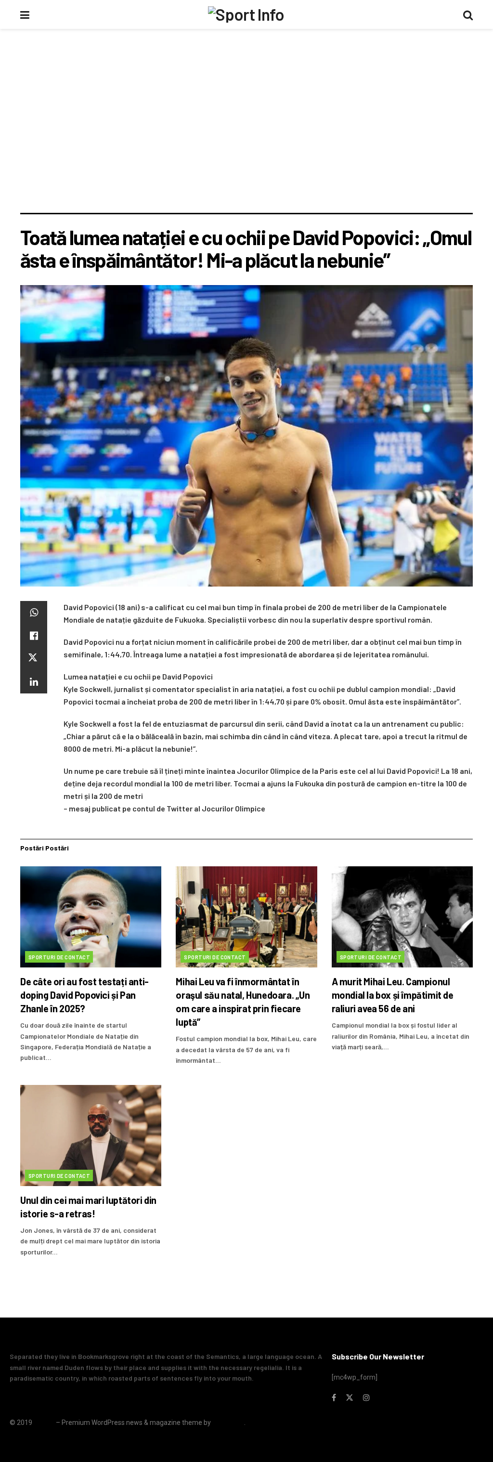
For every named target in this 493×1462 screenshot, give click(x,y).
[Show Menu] (24, 14)
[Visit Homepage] (246, 14)
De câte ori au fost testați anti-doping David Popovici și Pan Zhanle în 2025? (84, 995)
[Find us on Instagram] (366, 1397)
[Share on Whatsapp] (33, 612)
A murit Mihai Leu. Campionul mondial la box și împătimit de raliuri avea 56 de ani (393, 995)
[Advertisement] (246, 140)
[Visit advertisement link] (246, 55)
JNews (44, 1422)
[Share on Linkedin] (33, 681)
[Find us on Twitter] (349, 1397)
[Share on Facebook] (33, 635)
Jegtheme (228, 1422)
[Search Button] (468, 14)
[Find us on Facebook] (334, 1397)
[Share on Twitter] (33, 658)
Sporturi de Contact (59, 957)
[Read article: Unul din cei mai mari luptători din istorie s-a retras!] (90, 1135)
